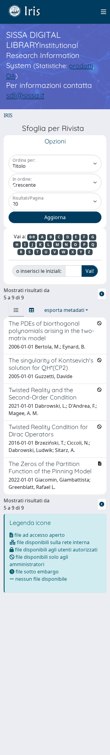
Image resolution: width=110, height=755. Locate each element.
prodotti (81, 66)
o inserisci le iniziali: (38, 271)
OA (10, 76)
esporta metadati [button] (64, 310)
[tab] (16, 310)
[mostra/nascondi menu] (103, 12)
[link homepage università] (29, 12)
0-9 (32, 237)
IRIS (8, 115)
